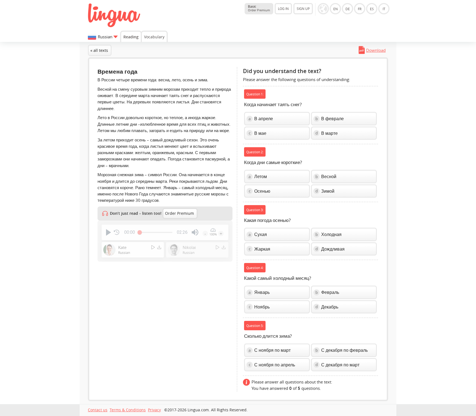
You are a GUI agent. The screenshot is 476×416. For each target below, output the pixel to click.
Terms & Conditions (128, 409)
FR (359, 9)
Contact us (97, 409)
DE (347, 9)
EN (335, 9)
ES (372, 9)
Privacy (154, 409)
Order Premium (179, 213)
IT (384, 9)
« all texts (99, 50)
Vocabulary (154, 36)
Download (376, 50)
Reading (131, 36)
